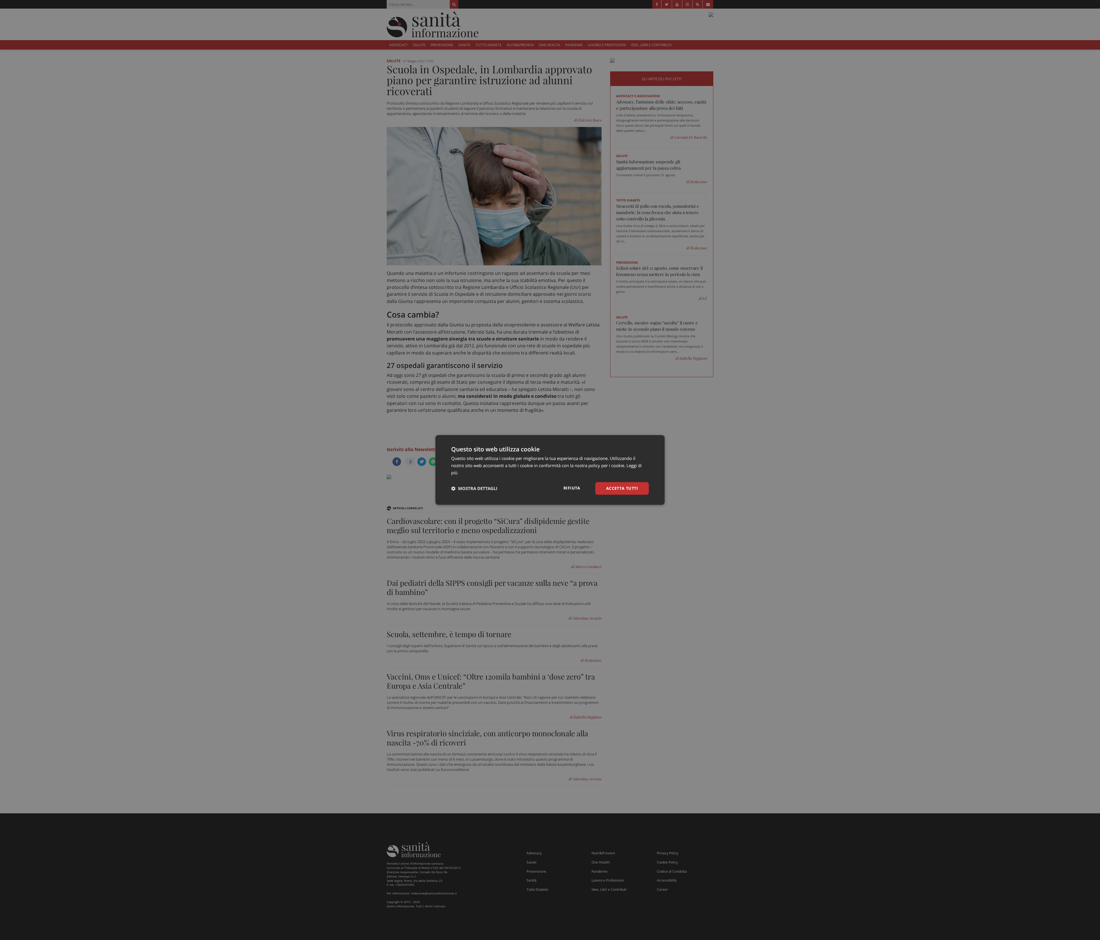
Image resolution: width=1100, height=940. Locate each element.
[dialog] (550, 470)
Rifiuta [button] (571, 488)
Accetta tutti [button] (622, 488)
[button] (474, 488)
